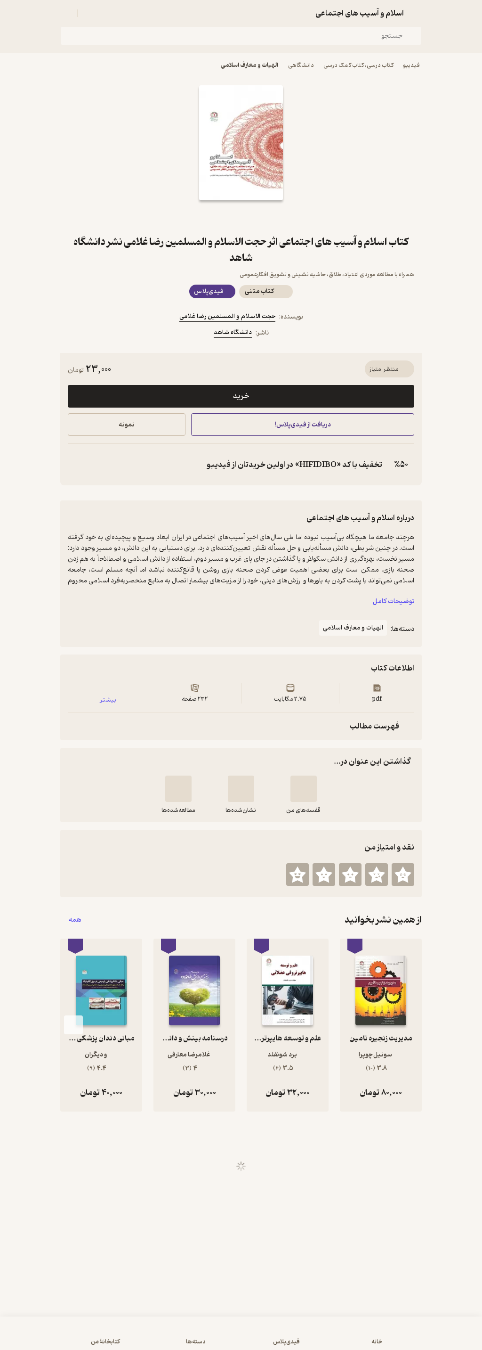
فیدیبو (411, 65)
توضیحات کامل (393, 601)
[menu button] (66, 13)
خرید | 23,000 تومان (123, 1338)
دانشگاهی (301, 65)
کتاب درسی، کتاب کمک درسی (358, 65)
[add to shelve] (303, 789)
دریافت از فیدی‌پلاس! (302, 425)
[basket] (89, 13)
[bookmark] (263, 217)
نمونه (127, 425)
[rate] (403, 874)
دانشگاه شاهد (233, 332)
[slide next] (73, 1024)
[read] (178, 789)
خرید (241, 396)
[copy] (77, 464)
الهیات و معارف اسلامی (250, 65)
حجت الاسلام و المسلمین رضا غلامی (227, 316)
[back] (416, 13)
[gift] (241, 217)
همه (75, 920)
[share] (218, 217)
